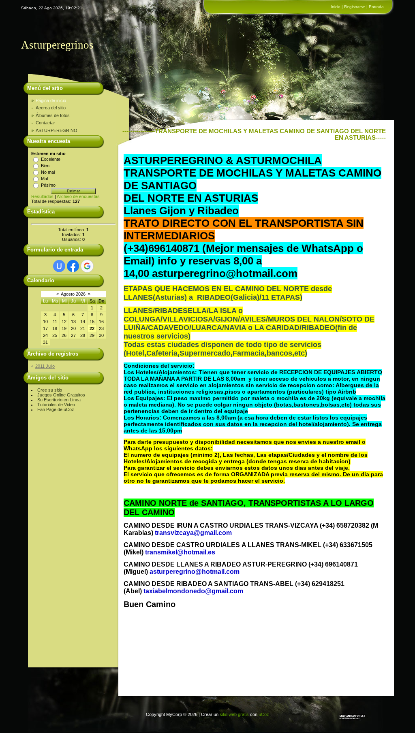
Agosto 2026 (73, 294)
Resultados (42, 196)
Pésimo (48, 185)
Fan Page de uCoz (55, 409)
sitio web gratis (234, 714)
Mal (44, 178)
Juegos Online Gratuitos (61, 394)
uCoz (264, 714)
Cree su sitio (49, 390)
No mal (48, 172)
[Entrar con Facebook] (73, 266)
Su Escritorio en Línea (59, 399)
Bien (45, 165)
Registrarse (354, 6)
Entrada (376, 6)
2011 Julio (45, 366)
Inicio (335, 6)
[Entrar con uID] (59, 266)
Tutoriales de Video (56, 404)
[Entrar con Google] (87, 266)
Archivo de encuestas (78, 196)
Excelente (50, 159)
